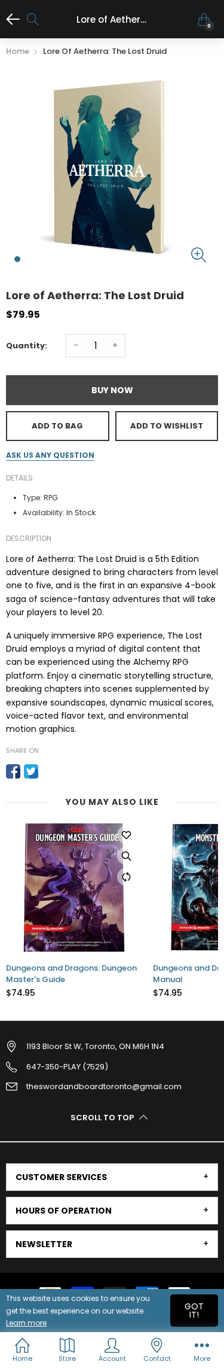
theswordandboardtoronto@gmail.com (104, 1086)
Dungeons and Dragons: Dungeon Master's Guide (71, 973)
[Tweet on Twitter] (31, 771)
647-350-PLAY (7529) (67, 1066)
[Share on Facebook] (13, 771)
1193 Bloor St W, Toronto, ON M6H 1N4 (95, 1046)
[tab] (112, 1177)
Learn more (26, 1323)
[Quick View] (126, 856)
